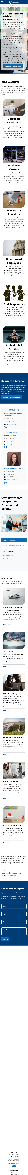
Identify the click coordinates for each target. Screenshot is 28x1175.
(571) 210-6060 (9, 474)
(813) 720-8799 (9, 441)
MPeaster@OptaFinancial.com (11, 444)
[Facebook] (13, 1166)
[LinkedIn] (4, 427)
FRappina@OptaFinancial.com (11, 424)
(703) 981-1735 (9, 421)
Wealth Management (9, 540)
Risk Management (8, 551)
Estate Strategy (7, 559)
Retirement (14, 1173)
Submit (5, 939)
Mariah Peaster (10, 436)
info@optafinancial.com (14, 1163)
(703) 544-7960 (16, 1155)
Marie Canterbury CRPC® (13, 468)
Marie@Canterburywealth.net (11, 479)
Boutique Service (8, 555)
